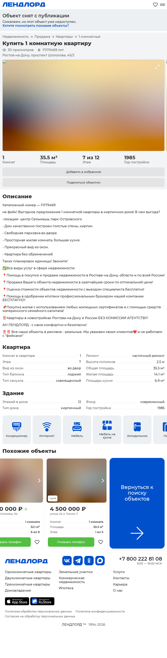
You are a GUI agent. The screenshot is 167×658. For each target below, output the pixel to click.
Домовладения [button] (18, 590)
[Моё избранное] (155, 4)
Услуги (119, 572)
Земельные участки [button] (76, 572)
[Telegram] (78, 560)
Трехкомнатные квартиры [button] (27, 584)
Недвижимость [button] (15, 37)
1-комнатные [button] (89, 37)
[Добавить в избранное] (37, 542)
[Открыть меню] (162, 4)
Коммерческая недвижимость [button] (72, 580)
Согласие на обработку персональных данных (40, 616)
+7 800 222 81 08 (140, 559)
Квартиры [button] (64, 37)
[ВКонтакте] (67, 560)
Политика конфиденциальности (100, 611)
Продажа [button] (42, 37)
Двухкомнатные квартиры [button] (27, 578)
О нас (118, 590)
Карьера (120, 584)
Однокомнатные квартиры (28, 572)
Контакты (121, 578)
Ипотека (66, 588)
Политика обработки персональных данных (38, 611)
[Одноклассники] (89, 560)
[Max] (100, 560)
